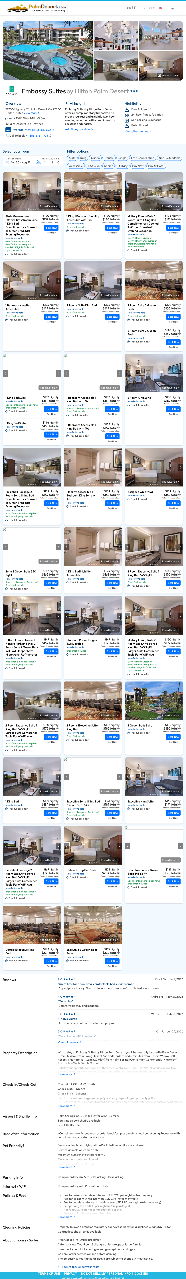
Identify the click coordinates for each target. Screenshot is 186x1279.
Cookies (141, 1273)
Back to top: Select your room (81, 1266)
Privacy (70, 1273)
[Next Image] (58, 192)
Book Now (51, 227)
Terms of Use (49, 1273)
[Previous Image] (6, 192)
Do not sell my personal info (106, 1273)
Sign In (174, 8)
